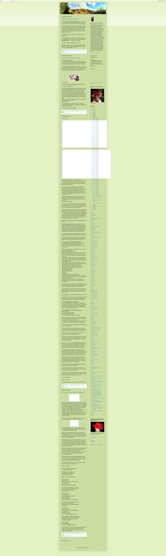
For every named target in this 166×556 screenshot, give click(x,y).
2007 (93, 207)
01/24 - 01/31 (95, 191)
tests (92, 370)
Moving (92, 319)
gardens (92, 282)
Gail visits (93, 276)
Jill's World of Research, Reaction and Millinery (76, 5)
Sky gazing (93, 352)
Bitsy (92, 224)
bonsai (92, 231)
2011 (93, 115)
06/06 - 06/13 (95, 162)
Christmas (93, 241)
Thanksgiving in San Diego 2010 (97, 372)
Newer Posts (64, 538)
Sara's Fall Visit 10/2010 (95, 348)
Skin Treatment (94, 351)
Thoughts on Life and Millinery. (97, 22)
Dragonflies (93, 256)
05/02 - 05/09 (95, 169)
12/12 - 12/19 (95, 121)
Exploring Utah (94, 260)
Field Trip (93, 265)
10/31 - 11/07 (95, 130)
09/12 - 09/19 (95, 141)
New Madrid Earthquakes (68, 342)
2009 (93, 204)
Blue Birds (93, 228)
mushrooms (93, 322)
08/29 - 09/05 (95, 144)
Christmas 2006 (94, 243)
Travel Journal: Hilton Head (96, 384)
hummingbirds (93, 295)
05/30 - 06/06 (95, 163)
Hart (92, 286)
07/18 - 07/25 (95, 153)
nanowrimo (93, 323)
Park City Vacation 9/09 (95, 328)
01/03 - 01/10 (95, 202)
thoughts (92, 373)
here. (70, 40)
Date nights (93, 253)
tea (92, 369)
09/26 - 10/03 (95, 138)
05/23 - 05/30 (95, 165)
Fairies (92, 261)
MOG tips (93, 318)
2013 (93, 112)
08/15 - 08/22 (95, 147)
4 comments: (82, 50)
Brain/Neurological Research (96, 232)
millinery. (93, 317)
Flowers (92, 269)
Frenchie (93, 272)
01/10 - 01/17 (95, 194)
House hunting (94, 290)
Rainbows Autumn (94, 334)
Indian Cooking (94, 297)
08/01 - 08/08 (95, 150)
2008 (93, 206)
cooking (92, 252)
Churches (93, 248)
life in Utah (93, 310)
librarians (93, 303)
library (92, 306)
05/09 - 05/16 (95, 168)
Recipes (92, 340)
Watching (65, 118)
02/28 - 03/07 (95, 183)
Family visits (93, 264)
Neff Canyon (93, 326)
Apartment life (93, 215)
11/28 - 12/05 (95, 124)
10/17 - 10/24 (95, 133)
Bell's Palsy (93, 220)
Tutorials (92, 411)
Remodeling (93, 344)
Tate (92, 365)
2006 (93, 209)
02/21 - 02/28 (95, 185)
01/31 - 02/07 (95, 189)
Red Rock (93, 343)
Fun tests (93, 274)
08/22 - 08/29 (95, 145)
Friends (92, 273)
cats (92, 239)
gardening (93, 281)
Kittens (92, 299)
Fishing (92, 268)
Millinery (92, 315)
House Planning (94, 291)
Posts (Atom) (69, 540)
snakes (92, 356)
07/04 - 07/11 (95, 156)
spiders (92, 360)
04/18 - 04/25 (95, 172)
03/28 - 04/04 (95, 177)
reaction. (92, 339)
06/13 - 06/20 (95, 160)
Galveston (93, 277)
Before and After (94, 219)
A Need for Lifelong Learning (71, 58)
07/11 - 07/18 (95, 154)
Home (74, 538)
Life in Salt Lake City (68, 113)
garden (92, 278)
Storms (92, 363)
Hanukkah (93, 285)
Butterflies (93, 233)
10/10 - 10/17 (95, 135)
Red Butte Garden (94, 342)
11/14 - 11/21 (95, 127)
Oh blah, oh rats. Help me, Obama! (73, 392)
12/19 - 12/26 (95, 119)
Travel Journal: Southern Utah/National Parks (95, 405)
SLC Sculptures (94, 355)
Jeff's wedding (93, 298)
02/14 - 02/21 (95, 186)
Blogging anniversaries (95, 225)
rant (92, 336)
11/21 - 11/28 (95, 125)
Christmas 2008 (94, 244)
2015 (93, 109)
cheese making (94, 240)
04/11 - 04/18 (95, 174)
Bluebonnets (93, 229)
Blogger (87, 547)
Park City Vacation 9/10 (95, 330)
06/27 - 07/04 (95, 157)
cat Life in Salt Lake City (95, 237)
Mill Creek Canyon (94, 314)
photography (93, 331)
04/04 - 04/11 (95, 175)
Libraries (93, 305)
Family (92, 262)
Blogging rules (94, 227)
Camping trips (93, 236)
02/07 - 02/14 (95, 188)
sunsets (92, 364)
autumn (92, 216)
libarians (92, 302)
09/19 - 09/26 (95, 139)
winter (92, 415)
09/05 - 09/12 (95, 142)
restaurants (93, 346)
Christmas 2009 (94, 245)
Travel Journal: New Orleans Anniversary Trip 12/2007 (96, 394)
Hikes (92, 289)
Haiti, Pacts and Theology (70, 19)
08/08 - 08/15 (95, 148)
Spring (92, 361)
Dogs (92, 254)
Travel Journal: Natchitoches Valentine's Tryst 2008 (96, 390)
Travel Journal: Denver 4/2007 (96, 380)
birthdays (93, 223)
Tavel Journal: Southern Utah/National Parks (95, 368)
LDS (92, 301)
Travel (92, 374)
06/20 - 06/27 (95, 159)
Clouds (92, 249)
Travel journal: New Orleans (96, 392)
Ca (91, 235)
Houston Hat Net (94, 293)
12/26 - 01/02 (95, 118)
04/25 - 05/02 (95, 171)
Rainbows (93, 332)
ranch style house (94, 335)
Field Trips (93, 266)
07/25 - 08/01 (95, 151)
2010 (93, 117)
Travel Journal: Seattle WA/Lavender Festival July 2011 (97, 401)
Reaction (66, 52)
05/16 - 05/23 (95, 166)
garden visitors (94, 280)
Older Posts (84, 538)
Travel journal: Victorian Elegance (97, 410)
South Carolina (94, 359)
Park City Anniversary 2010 (96, 327)
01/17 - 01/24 (95, 192)
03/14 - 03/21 (95, 180)
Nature (92, 324)
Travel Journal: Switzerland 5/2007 (97, 407)
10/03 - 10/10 (95, 136)
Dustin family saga (94, 257)
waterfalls (93, 414)
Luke (92, 311)
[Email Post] (63, 51)
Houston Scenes (94, 294)
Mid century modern (94, 313)
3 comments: (82, 533)
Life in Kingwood (94, 307)
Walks (92, 413)
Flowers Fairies (94, 270)
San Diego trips (94, 347)
